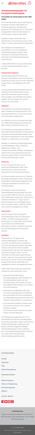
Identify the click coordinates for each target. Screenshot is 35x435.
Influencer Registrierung (9, 384)
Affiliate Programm (7, 380)
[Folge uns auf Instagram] (12, 401)
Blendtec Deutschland (22, 414)
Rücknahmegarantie (8, 387)
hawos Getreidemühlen (18, 416)
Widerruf (4, 391)
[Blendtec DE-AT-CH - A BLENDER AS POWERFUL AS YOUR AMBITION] (17, 3)
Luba (26, 416)
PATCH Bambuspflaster (17, 419)
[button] (2, 3)
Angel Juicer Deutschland (9, 414)
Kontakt (3, 359)
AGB (3, 366)
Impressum (5, 362)
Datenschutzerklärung (8, 369)
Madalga (31, 416)
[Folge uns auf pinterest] (9, 401)
